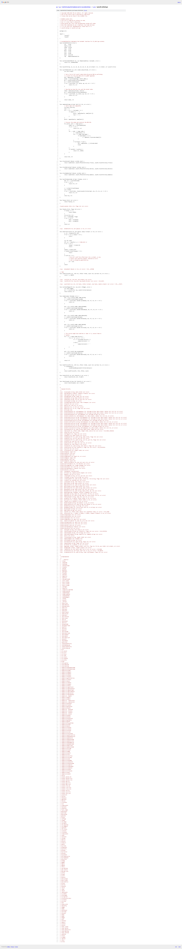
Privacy (12, 946)
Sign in (179, 2)
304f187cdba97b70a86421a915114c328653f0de (76, 7)
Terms (16, 946)
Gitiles (8, 946)
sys (60, 7)
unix (94, 7)
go (57, 7)
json (179, 946)
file (85, 10)
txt (176, 946)
